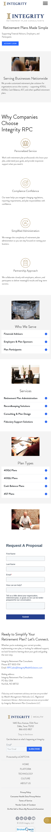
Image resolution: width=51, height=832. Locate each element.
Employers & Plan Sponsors (18, 342)
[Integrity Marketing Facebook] (17, 817)
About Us (25, 783)
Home (25, 764)
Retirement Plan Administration (20, 398)
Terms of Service (25, 800)
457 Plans (9, 494)
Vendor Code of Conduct (25, 804)
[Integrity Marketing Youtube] (33, 817)
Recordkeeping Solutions (17, 406)
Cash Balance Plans (14, 486)
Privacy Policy (25, 792)
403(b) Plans (11, 478)
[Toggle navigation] (45, 3)
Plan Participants (12, 349)
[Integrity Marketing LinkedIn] (21, 817)
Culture (25, 778)
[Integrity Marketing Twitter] (29, 817)
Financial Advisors (13, 334)
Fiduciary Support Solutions (18, 422)
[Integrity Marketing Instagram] (25, 817)
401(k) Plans (10, 470)
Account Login (10, 43)
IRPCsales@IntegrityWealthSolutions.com (24, 667)
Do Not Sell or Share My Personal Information (25, 809)
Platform (25, 769)
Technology (25, 773)
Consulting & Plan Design (17, 414)
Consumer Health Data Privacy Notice (25, 796)
